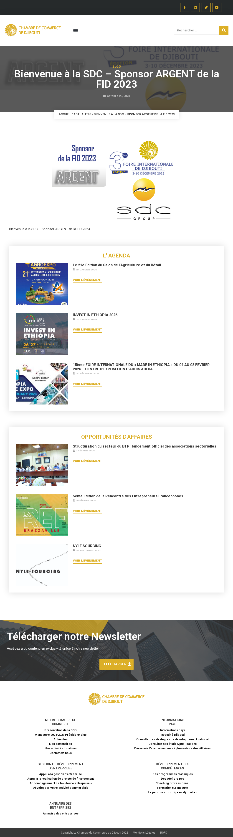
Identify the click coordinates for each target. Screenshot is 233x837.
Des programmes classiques (172, 774)
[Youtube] (217, 7)
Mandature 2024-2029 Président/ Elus (60, 734)
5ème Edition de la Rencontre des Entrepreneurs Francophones (128, 496)
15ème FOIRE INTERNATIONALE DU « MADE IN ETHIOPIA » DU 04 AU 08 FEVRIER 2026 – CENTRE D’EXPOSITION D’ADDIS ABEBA (141, 367)
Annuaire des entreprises (61, 813)
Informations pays (172, 730)
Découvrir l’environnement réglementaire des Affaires (172, 748)
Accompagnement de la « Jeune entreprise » (61, 783)
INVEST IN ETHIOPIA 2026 (95, 315)
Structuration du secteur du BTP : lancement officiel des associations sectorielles (144, 446)
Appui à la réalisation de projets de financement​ (60, 778)
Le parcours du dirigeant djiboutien (172, 792)
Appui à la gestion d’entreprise (60, 774)
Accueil (65, 114)
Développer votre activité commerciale (61, 787)
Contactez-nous (61, 753)
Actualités (82, 114)
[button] (75, 30)
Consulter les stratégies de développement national (172, 739)
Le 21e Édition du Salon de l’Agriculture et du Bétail (117, 265)
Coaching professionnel (172, 783)
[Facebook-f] (184, 7)
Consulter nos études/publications (173, 743)
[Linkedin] (195, 7)
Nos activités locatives (61, 748)
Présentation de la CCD (60, 730)
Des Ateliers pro (172, 778)
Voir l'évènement (87, 280)
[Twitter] (206, 7)
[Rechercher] (223, 30)
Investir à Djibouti (172, 734)
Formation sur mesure (172, 787)
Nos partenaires (60, 743)
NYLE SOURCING (87, 546)
